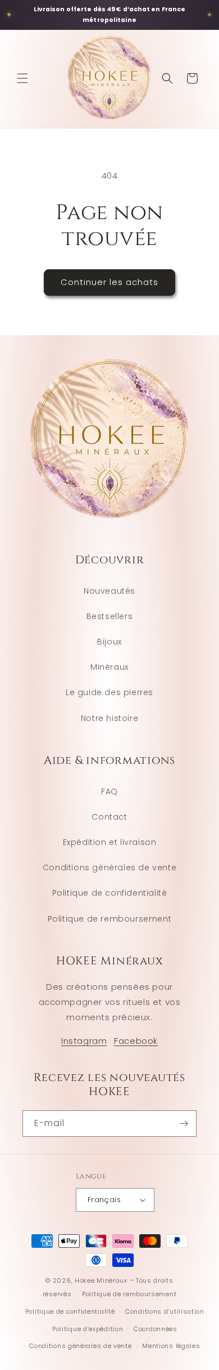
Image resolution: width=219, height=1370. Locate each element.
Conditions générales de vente (109, 867)
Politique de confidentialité (109, 892)
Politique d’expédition (87, 1328)
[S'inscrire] (183, 1123)
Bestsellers (109, 616)
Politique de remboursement (110, 918)
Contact (109, 816)
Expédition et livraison (110, 842)
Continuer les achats (109, 282)
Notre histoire (109, 718)
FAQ (109, 791)
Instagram (84, 1041)
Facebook (136, 1041)
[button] (22, 78)
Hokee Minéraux (101, 1280)
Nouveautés (109, 591)
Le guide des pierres (109, 692)
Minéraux (109, 667)
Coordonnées (155, 1328)
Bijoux (109, 641)
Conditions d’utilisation (164, 1311)
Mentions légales (171, 1345)
